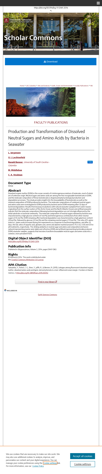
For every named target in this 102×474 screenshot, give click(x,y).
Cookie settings (50, 463)
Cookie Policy (38, 466)
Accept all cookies (82, 456)
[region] (51, 460)
